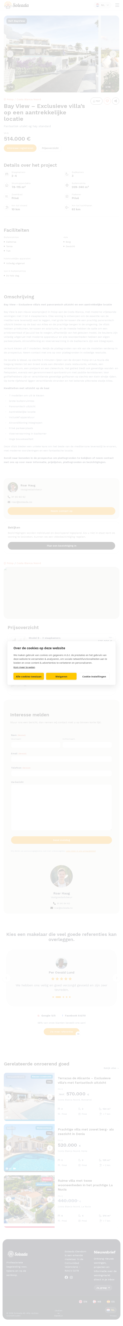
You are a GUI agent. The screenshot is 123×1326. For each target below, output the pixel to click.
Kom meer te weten (24, 667)
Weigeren (61, 676)
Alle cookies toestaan (28, 676)
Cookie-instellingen (94, 676)
